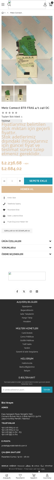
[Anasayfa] (4, 13)
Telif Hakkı (27, 344)
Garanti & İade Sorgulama (27, 352)
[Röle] (7, 13)
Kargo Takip (27, 318)
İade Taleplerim (27, 314)
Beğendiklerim (27, 310)
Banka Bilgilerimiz (27, 367)
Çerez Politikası (27, 337)
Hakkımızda (27, 363)
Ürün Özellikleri (11, 241)
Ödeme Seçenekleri (12, 254)
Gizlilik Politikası (27, 341)
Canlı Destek (27, 333)
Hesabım (27, 322)
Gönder (47, 389)
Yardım (27, 348)
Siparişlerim (27, 307)
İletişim (27, 371)
